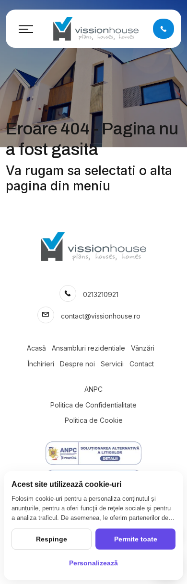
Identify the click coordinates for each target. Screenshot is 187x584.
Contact (141, 364)
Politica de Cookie (94, 420)
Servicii (112, 364)
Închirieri (41, 364)
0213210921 (100, 294)
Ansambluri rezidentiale (88, 348)
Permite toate (135, 539)
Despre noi (77, 364)
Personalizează (93, 563)
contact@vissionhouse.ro (100, 316)
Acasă (36, 348)
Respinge (51, 539)
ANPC (93, 389)
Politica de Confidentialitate (93, 405)
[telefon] (163, 28)
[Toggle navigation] (26, 28)
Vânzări (142, 348)
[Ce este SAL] (93, 453)
